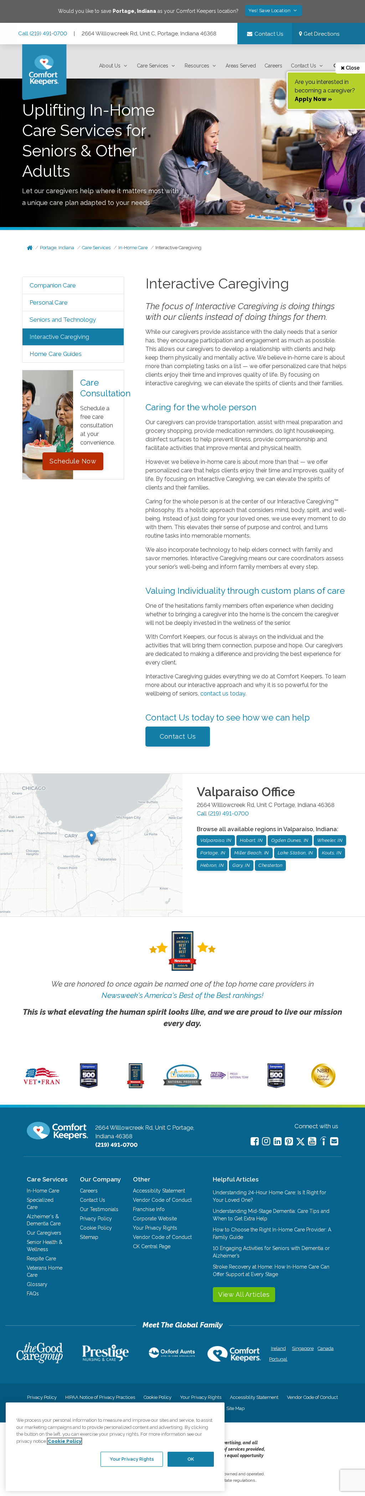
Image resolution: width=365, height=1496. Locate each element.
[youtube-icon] (312, 1141)
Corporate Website (155, 1218)
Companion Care (53, 285)
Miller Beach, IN (251, 852)
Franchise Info (149, 1209)
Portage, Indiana (57, 247)
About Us (109, 66)
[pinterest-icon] (289, 1141)
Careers (273, 66)
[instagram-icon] (266, 1141)
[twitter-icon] (300, 1142)
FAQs (33, 1293)
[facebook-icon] (255, 1141)
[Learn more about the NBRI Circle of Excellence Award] (323, 1086)
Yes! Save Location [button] (270, 10)
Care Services (152, 66)
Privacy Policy (96, 1218)
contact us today (222, 693)
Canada (326, 1348)
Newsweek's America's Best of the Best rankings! (182, 995)
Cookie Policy (96, 1228)
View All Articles (244, 1294)
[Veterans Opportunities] (42, 1086)
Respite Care (41, 1258)
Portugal (278, 1359)
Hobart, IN (251, 840)
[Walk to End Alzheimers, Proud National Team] (229, 1078)
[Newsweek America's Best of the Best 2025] (135, 1086)
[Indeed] (323, 1142)
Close (352, 68)
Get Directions (320, 34)
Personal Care (49, 302)
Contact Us (303, 66)
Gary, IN (241, 865)
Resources (197, 66)
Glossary (37, 1284)
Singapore (302, 1348)
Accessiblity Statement (159, 1191)
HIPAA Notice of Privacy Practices (100, 1397)
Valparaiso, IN (215, 840)
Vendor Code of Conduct (162, 1200)
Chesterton (270, 865)
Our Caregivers (44, 1233)
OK (190, 1459)
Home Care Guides (56, 353)
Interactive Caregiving (178, 247)
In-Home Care (133, 247)
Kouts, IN (332, 852)
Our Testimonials (99, 1209)
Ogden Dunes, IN (290, 840)
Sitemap (89, 1237)
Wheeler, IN (330, 840)
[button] (113, 66)
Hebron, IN (212, 865)
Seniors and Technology (63, 319)
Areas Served (241, 66)
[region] (115, 1446)
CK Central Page (151, 1246)
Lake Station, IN (295, 852)
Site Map (235, 1408)
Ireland (278, 1348)
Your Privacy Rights (155, 1228)
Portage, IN (213, 852)
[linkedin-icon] (277, 1141)
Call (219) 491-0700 (42, 33)
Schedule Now (73, 461)
